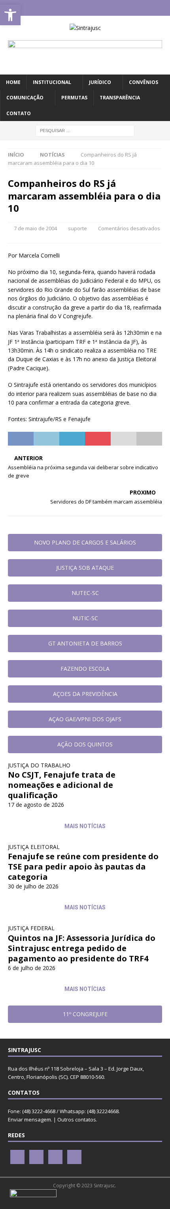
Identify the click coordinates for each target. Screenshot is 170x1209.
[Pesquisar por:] (85, 130)
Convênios (143, 82)
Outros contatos (76, 1119)
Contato (18, 113)
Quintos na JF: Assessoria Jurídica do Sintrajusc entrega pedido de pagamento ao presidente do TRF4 (81, 948)
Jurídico (100, 82)
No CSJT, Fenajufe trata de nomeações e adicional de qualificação (61, 784)
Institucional (52, 82)
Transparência (120, 97)
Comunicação (24, 97)
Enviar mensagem (29, 1119)
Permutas (74, 97)
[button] (10, 15)
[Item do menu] (62, 8)
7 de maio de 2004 (35, 228)
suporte (77, 228)
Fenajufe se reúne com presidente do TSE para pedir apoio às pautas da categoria (83, 866)
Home (13, 82)
